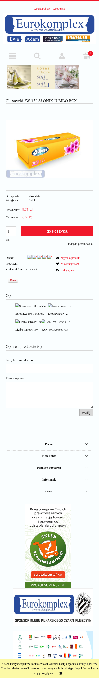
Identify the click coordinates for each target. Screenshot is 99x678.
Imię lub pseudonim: (20, 360)
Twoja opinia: (15, 378)
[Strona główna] (49, 28)
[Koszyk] (86, 56)
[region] (49, 77)
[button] (12, 56)
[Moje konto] (62, 56)
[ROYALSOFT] (49, 77)
